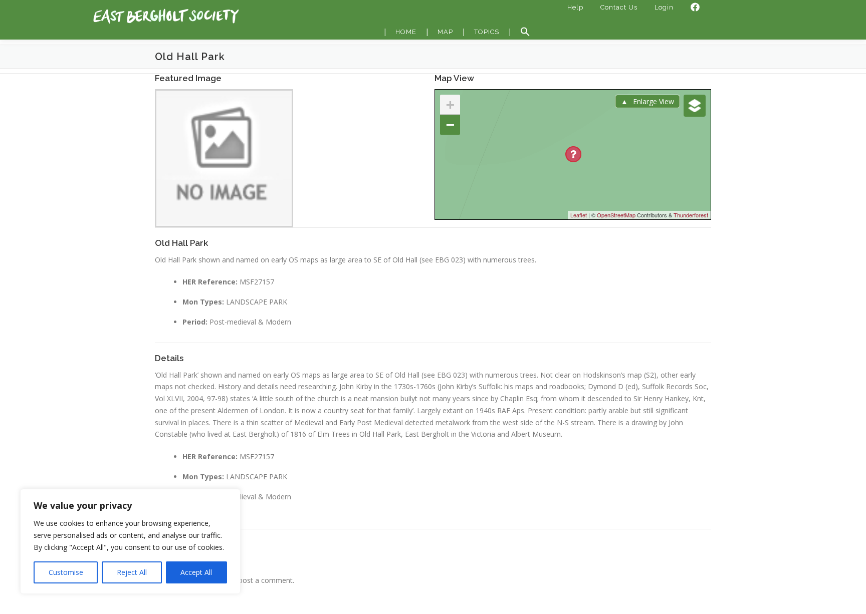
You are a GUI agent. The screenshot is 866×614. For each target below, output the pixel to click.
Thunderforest (691, 215)
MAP (445, 32)
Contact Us (618, 7)
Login (664, 7)
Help (575, 7)
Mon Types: (203, 301)
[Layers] (695, 106)
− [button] (450, 124)
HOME (405, 32)
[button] (525, 32)
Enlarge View (653, 101)
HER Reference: (210, 281)
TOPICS (486, 32)
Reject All (132, 572)
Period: (194, 322)
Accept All (196, 572)
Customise (66, 572)
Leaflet (578, 215)
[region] (130, 541)
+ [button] (450, 104)
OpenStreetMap (616, 215)
